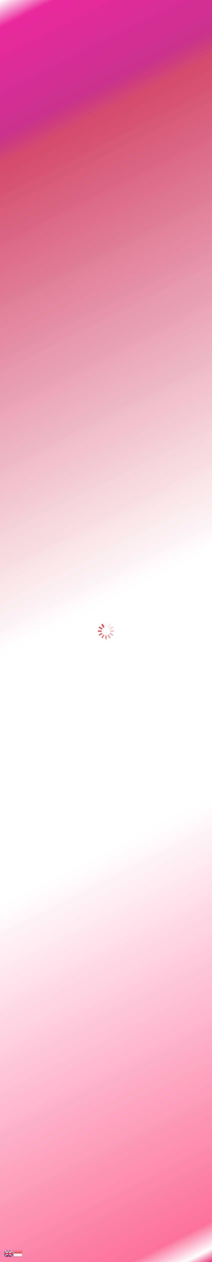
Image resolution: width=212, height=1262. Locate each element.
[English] (9, 1253)
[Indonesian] (18, 1253)
